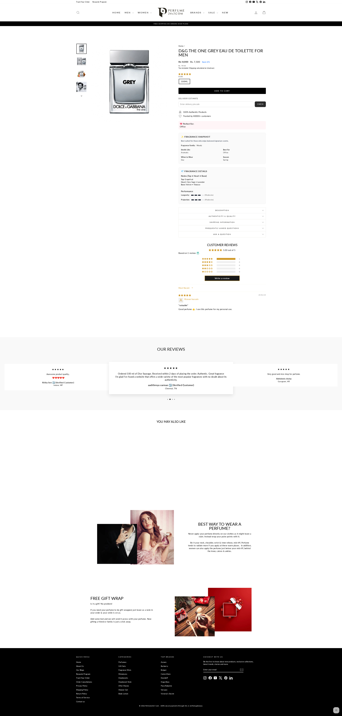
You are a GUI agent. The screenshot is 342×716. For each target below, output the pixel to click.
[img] (184, 295)
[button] (184, 74)
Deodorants (123, 678)
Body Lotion (123, 694)
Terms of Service (83, 697)
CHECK (260, 104)
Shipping (192, 68)
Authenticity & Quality (222, 216)
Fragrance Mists (124, 670)
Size (180, 77)
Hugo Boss (165, 682)
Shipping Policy (82, 690)
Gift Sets (122, 666)
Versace (164, 690)
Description (222, 210)
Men (128, 12)
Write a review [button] (222, 278)
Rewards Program (99, 2)
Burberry (164, 666)
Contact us (80, 701)
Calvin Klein (165, 674)
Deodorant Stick (125, 682)
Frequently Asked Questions (222, 228)
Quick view (98, 472)
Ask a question (222, 234)
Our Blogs (80, 670)
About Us (80, 666)
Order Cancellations (84, 682)
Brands (196, 12)
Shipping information (222, 222)
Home (116, 12)
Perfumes (122, 662)
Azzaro (163, 662)
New (225, 12)
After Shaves (123, 686)
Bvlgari (163, 670)
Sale (212, 12)
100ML (184, 81)
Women (144, 12)
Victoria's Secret (167, 694)
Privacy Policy (81, 686)
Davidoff (164, 678)
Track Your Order (83, 2)
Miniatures (122, 674)
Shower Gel (123, 690)
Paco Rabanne (166, 686)
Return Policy (81, 694)
